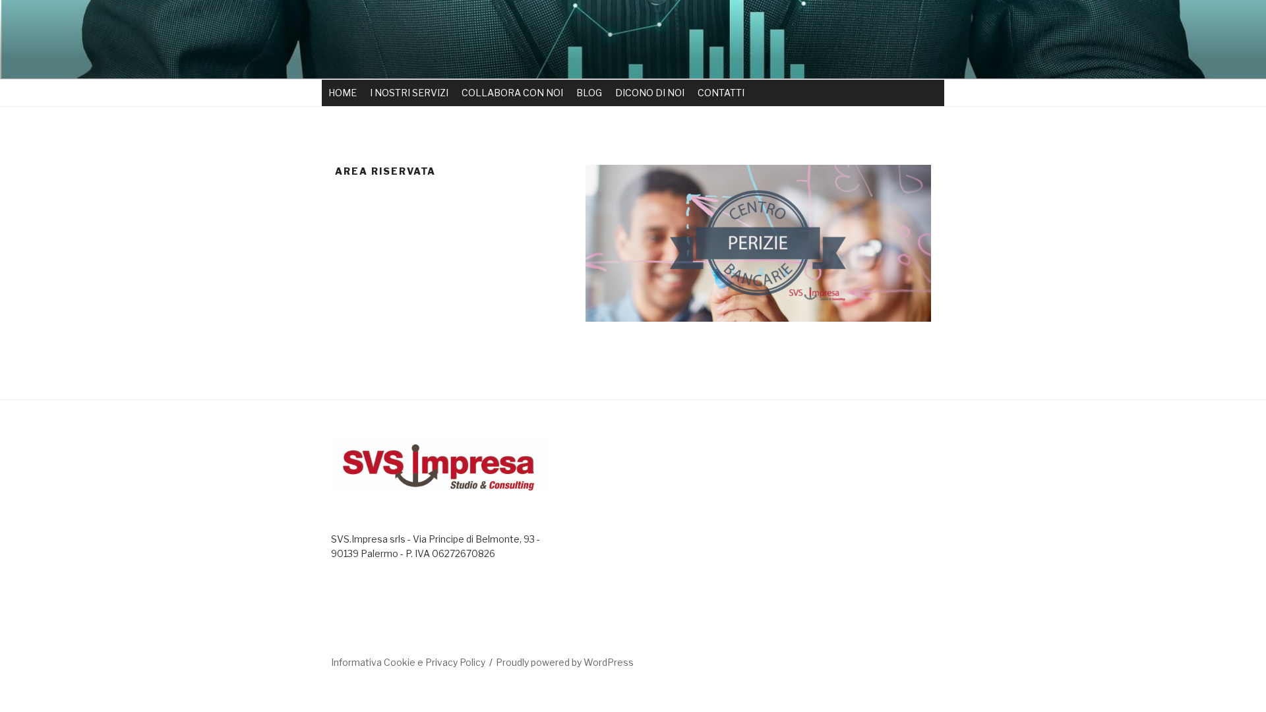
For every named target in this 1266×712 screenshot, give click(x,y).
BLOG (589, 92)
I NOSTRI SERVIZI (409, 92)
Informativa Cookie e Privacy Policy (408, 662)
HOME (342, 92)
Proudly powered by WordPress (565, 662)
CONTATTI (721, 92)
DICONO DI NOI (649, 92)
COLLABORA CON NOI (512, 92)
